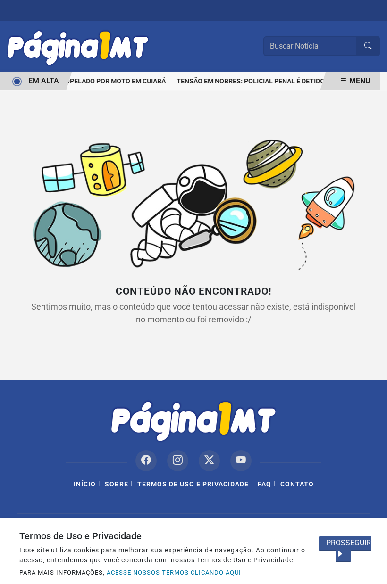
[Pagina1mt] (78, 45)
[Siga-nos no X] (209, 460)
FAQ (264, 484)
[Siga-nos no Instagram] (177, 460)
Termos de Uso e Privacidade (193, 484)
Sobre (116, 484)
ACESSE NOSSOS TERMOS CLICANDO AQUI (174, 572)
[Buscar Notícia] (368, 46)
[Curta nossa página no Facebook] (146, 460)
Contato (297, 484)
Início (85, 484)
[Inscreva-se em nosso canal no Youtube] (241, 460)
